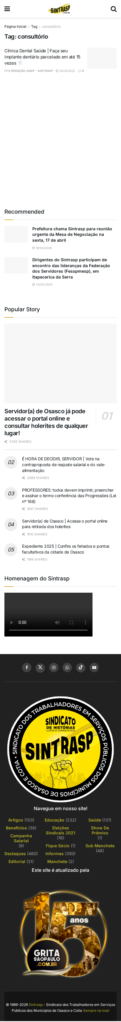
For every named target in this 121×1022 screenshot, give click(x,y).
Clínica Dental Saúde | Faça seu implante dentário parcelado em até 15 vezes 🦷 (42, 57)
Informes (55, 853)
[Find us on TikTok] (80, 667)
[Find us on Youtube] (94, 667)
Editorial (17, 861)
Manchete (57, 861)
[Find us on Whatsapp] (67, 667)
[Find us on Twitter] (40, 668)
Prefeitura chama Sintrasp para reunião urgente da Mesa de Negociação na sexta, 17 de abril (72, 234)
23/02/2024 (43, 284)
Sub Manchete (100, 845)
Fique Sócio (58, 845)
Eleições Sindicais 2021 (60, 830)
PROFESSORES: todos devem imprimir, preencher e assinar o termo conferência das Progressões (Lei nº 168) (69, 495)
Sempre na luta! (96, 1010)
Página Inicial (15, 26)
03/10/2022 (66, 70)
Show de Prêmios (100, 830)
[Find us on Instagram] (53, 667)
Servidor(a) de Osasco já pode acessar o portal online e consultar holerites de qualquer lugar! (46, 422)
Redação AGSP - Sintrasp (32, 70)
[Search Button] (114, 9)
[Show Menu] (7, 9)
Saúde (94, 819)
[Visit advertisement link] (60, 140)
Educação (54, 819)
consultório (51, 26)
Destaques (15, 853)
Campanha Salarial (21, 838)
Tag (34, 26)
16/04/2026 (43, 248)
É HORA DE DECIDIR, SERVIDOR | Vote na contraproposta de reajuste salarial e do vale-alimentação (63, 464)
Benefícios (16, 827)
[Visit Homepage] (60, 9)
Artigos (15, 819)
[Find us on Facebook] (26, 667)
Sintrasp (36, 1004)
